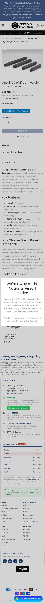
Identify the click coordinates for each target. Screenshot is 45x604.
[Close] (39, 282)
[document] (22, 302)
